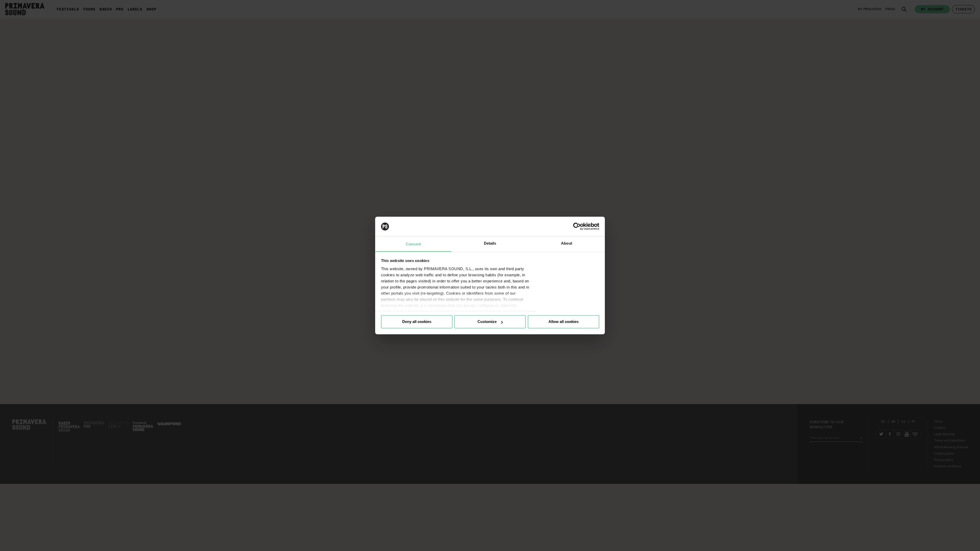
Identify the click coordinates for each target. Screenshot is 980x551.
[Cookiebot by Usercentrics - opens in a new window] (577, 226)
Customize (487, 322)
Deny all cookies (416, 322)
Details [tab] (490, 243)
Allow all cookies (563, 322)
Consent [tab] (413, 244)
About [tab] (566, 243)
